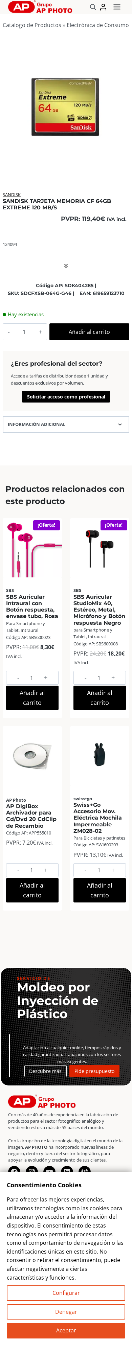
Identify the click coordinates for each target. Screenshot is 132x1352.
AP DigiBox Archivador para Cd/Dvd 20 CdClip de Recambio (31, 816)
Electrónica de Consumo (98, 25)
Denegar (66, 1311)
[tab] (66, 165)
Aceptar (66, 1330)
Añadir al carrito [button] (32, 698)
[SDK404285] (66, 107)
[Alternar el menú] (117, 7)
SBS (10, 590)
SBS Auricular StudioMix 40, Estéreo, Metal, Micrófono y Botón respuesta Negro (99, 610)
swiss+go (82, 799)
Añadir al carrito (89, 332)
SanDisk (12, 194)
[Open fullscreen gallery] (122, 165)
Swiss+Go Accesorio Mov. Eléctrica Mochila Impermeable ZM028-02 (97, 818)
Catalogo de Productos (32, 25)
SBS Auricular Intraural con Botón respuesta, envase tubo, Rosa (32, 607)
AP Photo (16, 800)
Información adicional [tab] (36, 424)
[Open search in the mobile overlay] (93, 7)
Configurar (66, 1293)
